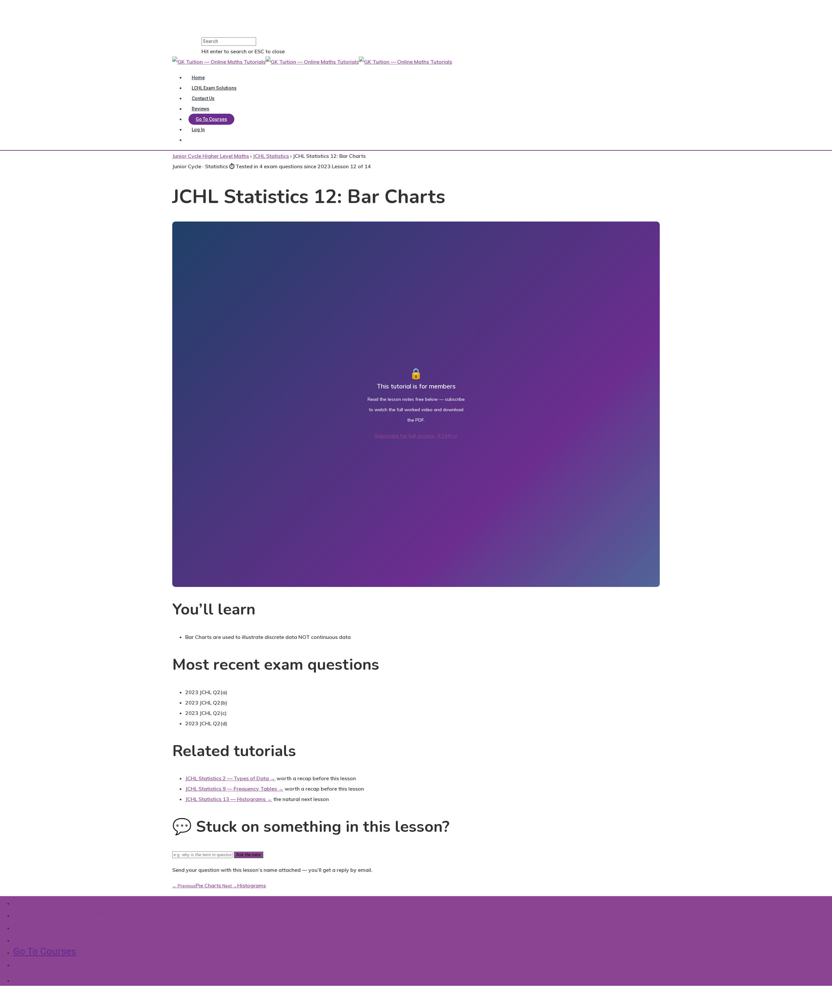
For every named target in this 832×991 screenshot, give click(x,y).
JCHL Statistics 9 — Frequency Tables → (234, 788)
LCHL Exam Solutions (214, 88)
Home (198, 77)
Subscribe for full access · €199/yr (416, 435)
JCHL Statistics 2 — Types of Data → (230, 778)
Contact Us (203, 98)
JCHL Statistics (271, 156)
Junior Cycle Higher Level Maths (210, 156)
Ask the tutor (248, 854)
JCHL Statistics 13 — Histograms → (228, 799)
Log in (198, 129)
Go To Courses (211, 119)
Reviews (200, 108)
